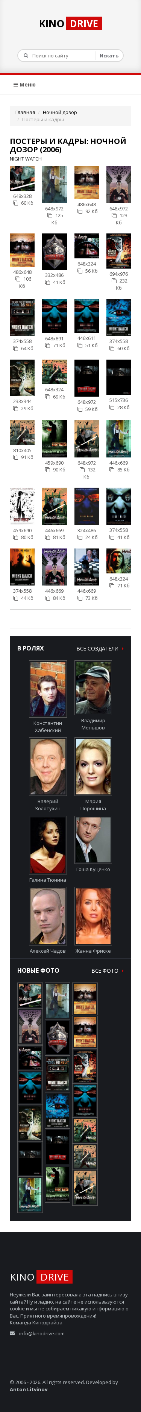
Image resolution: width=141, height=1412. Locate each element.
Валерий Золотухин (48, 805)
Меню (27, 84)
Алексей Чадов (48, 950)
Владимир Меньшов (93, 724)
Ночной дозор (60, 112)
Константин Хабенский (47, 727)
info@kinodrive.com (42, 1333)
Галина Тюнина (47, 879)
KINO (68, 23)
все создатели (98, 648)
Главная (25, 112)
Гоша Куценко (93, 869)
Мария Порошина (93, 805)
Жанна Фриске (93, 950)
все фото (106, 970)
